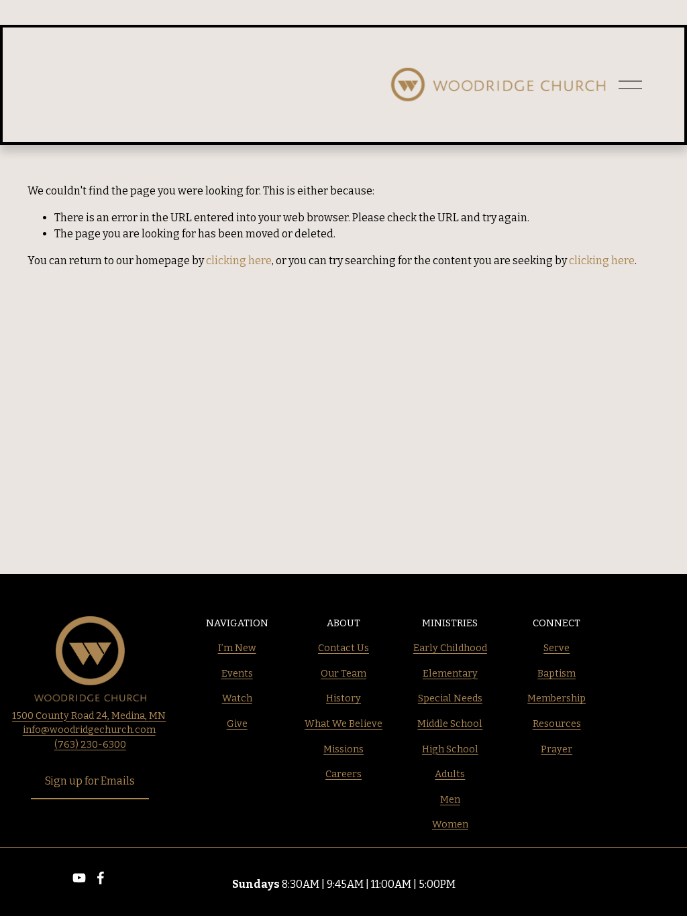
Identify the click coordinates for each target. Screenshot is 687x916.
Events (237, 673)
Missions (343, 749)
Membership (556, 698)
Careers (343, 774)
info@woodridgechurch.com (89, 730)
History (343, 698)
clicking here (239, 260)
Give (237, 724)
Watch (237, 698)
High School (450, 749)
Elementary (450, 673)
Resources (557, 724)
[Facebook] (100, 877)
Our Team (343, 673)
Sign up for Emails (90, 781)
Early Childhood (450, 648)
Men (450, 799)
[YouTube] (79, 877)
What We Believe (343, 724)
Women (450, 824)
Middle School (449, 724)
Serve (556, 648)
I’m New (237, 648)
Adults (450, 774)
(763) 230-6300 (90, 744)
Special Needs (450, 698)
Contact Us (343, 648)
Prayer (556, 749)
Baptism (556, 673)
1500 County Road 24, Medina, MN (89, 716)
